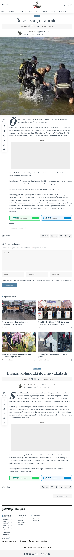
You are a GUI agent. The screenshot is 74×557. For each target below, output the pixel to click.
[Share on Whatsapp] (35, 26)
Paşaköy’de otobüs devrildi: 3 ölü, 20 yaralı (53, 355)
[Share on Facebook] (29, 26)
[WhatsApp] (43, 554)
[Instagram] (35, 554)
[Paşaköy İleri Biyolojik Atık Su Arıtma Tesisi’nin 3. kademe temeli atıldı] (55, 310)
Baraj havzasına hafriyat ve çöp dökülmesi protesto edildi (15, 323)
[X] (27, 554)
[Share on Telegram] (38, 26)
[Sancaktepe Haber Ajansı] (37, 4)
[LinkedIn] (38, 554)
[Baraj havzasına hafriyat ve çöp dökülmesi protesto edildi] (19, 310)
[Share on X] (32, 26)
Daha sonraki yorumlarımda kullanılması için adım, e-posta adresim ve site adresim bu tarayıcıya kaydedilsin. (38, 280)
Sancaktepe (37, 368)
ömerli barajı (22, 228)
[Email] (65, 236)
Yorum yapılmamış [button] (63, 496)
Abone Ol (35, 218)
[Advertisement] (40, 155)
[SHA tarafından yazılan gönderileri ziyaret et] (20, 33)
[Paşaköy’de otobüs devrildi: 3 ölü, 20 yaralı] (55, 342)
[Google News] (33, 554)
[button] (3, 4)
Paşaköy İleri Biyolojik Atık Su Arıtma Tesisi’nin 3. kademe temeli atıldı (53, 323)
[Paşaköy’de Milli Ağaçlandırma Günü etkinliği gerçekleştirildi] (19, 342)
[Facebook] (25, 554)
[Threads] (46, 554)
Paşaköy (37, 16)
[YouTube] (30, 554)
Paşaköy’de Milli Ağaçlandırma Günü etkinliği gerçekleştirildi (16, 355)
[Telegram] (41, 554)
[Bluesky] (49, 554)
